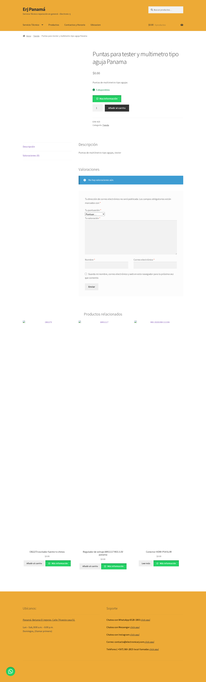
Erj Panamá (34, 9)
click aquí (145, 619)
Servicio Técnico (31, 24)
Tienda (36, 36)
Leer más (146, 563)
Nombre (90, 259)
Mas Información (108, 98)
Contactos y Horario (74, 24)
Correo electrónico (144, 259)
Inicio (28, 36)
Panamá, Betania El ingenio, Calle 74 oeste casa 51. (49, 619)
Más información (59, 563)
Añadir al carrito (117, 107)
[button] (107, 98)
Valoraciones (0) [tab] (31, 155)
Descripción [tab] (29, 146)
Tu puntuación (93, 210)
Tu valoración (92, 218)
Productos (53, 24)
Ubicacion (95, 24)
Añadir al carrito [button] (34, 563)
